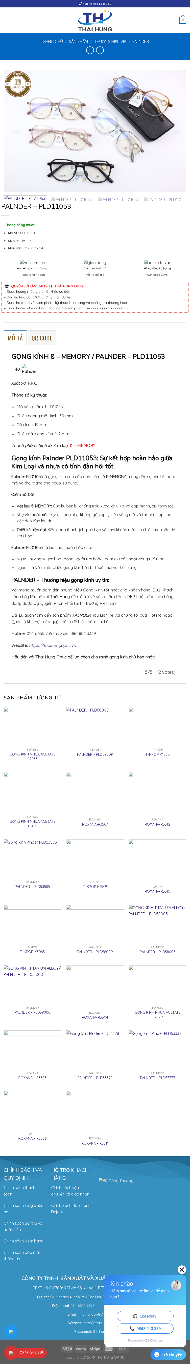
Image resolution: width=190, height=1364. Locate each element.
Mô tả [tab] (15, 337)
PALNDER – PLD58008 (95, 754)
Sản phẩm (78, 41)
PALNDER (140, 41)
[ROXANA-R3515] (157, 860)
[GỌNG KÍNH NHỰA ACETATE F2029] (157, 984)
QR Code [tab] (42, 337)
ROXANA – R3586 (32, 1138)
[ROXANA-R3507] (95, 793)
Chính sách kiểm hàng (24, 1240)
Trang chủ (52, 41)
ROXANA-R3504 (95, 1017)
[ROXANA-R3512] (157, 793)
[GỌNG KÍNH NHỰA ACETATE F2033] (32, 726)
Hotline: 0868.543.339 (97, 3)
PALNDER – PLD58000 (32, 1012)
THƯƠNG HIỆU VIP (110, 41)
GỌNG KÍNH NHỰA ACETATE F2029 (158, 1014)
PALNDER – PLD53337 (157, 1078)
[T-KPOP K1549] (95, 858)
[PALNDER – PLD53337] (157, 1049)
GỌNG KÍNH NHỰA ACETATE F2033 (32, 756)
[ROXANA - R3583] (32, 1049)
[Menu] (7, 20)
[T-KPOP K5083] (32, 924)
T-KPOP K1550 (157, 754)
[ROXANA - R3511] (95, 1112)
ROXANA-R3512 (157, 824)
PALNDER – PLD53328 (95, 1078)
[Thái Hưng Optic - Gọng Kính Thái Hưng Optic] (95, 20)
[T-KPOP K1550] (157, 726)
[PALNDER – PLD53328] (95, 1049)
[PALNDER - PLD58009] (95, 924)
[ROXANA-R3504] (95, 986)
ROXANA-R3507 (95, 824)
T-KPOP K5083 (32, 952)
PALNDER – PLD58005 (157, 952)
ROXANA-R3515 (157, 891)
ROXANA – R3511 (95, 1143)
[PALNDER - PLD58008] (95, 726)
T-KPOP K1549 (95, 886)
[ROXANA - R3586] (32, 1110)
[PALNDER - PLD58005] (157, 924)
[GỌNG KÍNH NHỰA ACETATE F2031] (32, 792)
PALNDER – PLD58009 (95, 952)
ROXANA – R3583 (32, 1078)
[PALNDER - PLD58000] (32, 984)
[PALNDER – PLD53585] (32, 858)
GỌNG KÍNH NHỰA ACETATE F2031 (32, 823)
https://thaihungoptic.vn (52, 645)
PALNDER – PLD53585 (32, 886)
